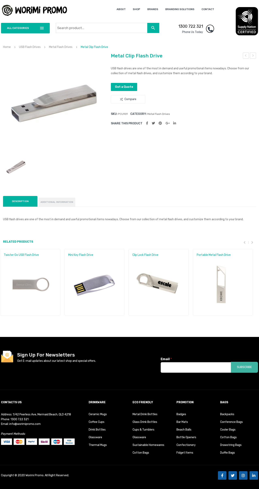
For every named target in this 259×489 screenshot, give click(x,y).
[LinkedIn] (174, 123)
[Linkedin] (253, 475)
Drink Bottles (97, 429)
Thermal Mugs (98, 445)
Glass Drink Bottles (145, 422)
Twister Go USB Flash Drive (21, 255)
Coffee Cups (96, 422)
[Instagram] (243, 475)
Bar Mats (182, 422)
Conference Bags (231, 422)
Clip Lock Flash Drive (145, 255)
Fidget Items (184, 452)
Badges (181, 414)
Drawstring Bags (231, 445)
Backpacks (227, 414)
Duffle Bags (227, 452)
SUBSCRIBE (244, 367)
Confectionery (186, 445)
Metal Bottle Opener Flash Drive (253, 56)
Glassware (95, 437)
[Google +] (168, 123)
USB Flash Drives (30, 47)
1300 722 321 (190, 26)
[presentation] (246, 242)
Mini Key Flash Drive (80, 255)
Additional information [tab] (56, 202)
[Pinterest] (160, 123)
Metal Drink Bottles (145, 414)
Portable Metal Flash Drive (214, 255)
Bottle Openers (186, 437)
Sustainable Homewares (148, 445)
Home (7, 47)
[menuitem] (121, 9)
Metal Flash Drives (60, 47)
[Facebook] (147, 123)
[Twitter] (153, 123)
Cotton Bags (141, 452)
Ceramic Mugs (98, 414)
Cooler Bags (228, 429)
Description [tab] (20, 201)
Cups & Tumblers (143, 429)
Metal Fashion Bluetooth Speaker (246, 56)
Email (166, 359)
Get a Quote (124, 87)
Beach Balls (183, 429)
